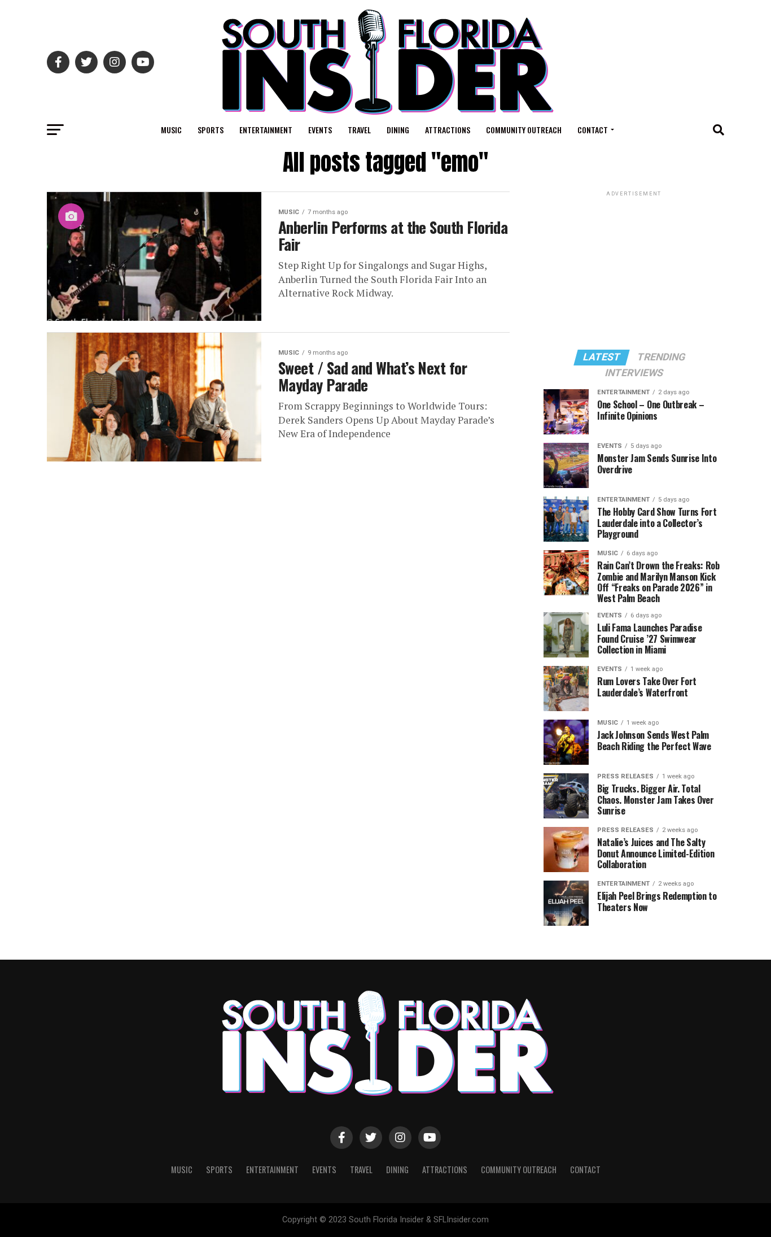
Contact (592, 130)
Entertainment (265, 130)
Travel (359, 130)
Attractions (447, 130)
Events (320, 130)
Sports (211, 130)
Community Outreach (524, 130)
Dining (398, 130)
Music (171, 130)
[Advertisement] (634, 269)
